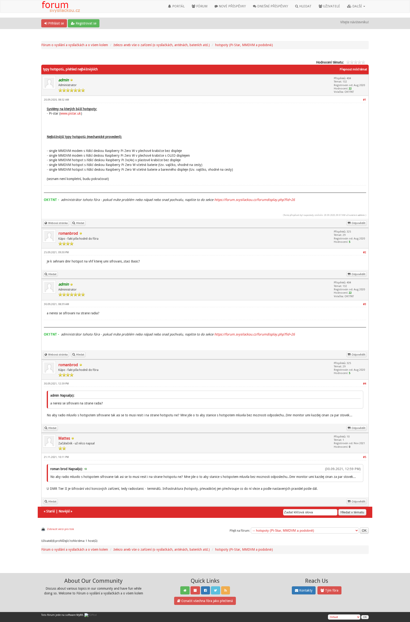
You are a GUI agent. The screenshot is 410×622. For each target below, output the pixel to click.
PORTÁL (178, 6)
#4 (364, 383)
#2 (364, 252)
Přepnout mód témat (353, 69)
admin (361, 215)
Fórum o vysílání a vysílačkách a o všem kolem (74, 45)
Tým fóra (331, 590)
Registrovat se (85, 23)
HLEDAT (305, 6)
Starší (50, 511)
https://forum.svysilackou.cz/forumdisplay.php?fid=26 (254, 200)
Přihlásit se (55, 23)
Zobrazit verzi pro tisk (60, 529)
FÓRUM (201, 6)
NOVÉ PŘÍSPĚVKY (232, 6)
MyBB (79, 615)
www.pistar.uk (70, 113)
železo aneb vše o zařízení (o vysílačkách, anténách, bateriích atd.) (161, 45)
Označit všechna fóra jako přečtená (206, 601)
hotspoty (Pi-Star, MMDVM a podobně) (244, 45)
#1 (364, 99)
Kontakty (305, 590)
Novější (64, 511)
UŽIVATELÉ (331, 6)
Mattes (64, 438)
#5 (364, 457)
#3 (364, 304)
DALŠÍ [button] (357, 6)
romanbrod (68, 233)
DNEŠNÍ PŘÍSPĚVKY (272, 6)
